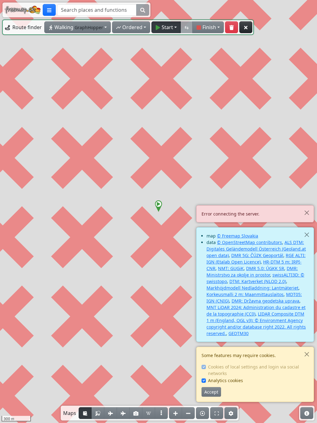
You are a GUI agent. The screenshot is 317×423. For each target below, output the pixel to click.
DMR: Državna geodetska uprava (265, 301)
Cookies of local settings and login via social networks (253, 370)
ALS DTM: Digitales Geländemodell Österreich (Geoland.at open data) (256, 248)
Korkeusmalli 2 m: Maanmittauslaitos (245, 294)
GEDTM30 (238, 333)
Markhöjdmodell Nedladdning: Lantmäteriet (252, 288)
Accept (211, 392)
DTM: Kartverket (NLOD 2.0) (257, 281)
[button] (158, 206)
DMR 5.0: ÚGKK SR (265, 268)
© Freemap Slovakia (237, 236)
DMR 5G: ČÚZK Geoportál (257, 255)
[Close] (306, 212)
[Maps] (161, 413)
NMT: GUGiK (231, 268)
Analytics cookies (225, 380)
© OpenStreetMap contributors (249, 242)
